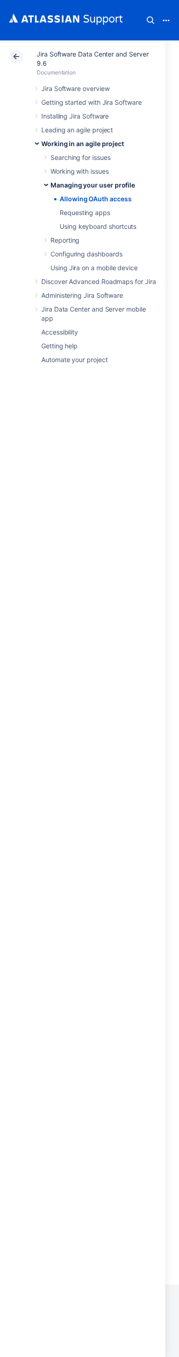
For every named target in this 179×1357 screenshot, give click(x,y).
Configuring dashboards (86, 254)
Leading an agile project (77, 130)
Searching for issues (80, 157)
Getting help (59, 346)
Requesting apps (85, 212)
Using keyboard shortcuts (98, 226)
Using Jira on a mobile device (94, 268)
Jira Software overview (75, 88)
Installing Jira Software (75, 116)
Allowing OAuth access (96, 199)
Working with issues (79, 171)
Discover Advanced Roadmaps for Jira (98, 281)
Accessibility (59, 332)
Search (150, 20)
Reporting (64, 240)
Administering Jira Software (82, 295)
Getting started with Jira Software (91, 102)
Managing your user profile (92, 185)
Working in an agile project (82, 144)
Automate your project (74, 359)
